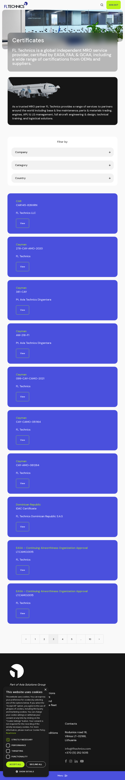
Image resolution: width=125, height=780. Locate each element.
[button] (26, 771)
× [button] (45, 690)
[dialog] (26, 731)
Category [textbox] (21, 165)
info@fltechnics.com (78, 749)
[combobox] (62, 152)
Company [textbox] (21, 152)
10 (90, 639)
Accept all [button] (15, 764)
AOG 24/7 (113, 5)
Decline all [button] (36, 764)
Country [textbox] (20, 178)
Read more (11, 733)
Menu (61, 775)
